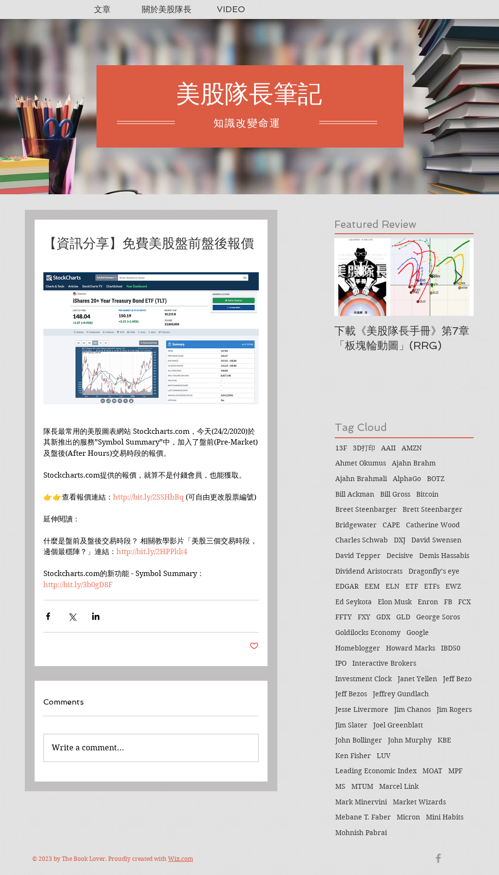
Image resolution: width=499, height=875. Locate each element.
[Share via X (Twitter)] (72, 616)
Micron (408, 817)
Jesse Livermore (361, 709)
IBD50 (451, 648)
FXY (364, 617)
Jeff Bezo (457, 678)
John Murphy (410, 740)
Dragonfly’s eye (434, 571)
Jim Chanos (412, 709)
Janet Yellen (417, 678)
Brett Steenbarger (432, 509)
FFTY (343, 617)
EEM (372, 586)
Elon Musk (395, 601)
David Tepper (358, 555)
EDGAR (347, 586)
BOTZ (435, 478)
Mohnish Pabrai (361, 832)
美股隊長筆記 (249, 93)
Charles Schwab (361, 540)
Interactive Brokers (384, 663)
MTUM (362, 786)
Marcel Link (399, 786)
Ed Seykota (353, 601)
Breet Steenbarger (366, 509)
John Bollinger (358, 740)
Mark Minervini (361, 802)
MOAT (432, 770)
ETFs (432, 586)
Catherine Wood (433, 525)
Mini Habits (444, 817)
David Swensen (436, 540)
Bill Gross (395, 494)
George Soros (438, 617)
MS (340, 786)
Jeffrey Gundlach (401, 693)
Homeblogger (357, 648)
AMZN (412, 448)
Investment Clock (363, 678)
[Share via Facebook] (48, 616)
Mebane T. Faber (363, 817)
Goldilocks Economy (368, 632)
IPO (340, 663)
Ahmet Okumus (360, 463)
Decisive (399, 555)
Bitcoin (427, 494)
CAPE (391, 525)
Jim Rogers (454, 709)
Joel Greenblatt (398, 725)
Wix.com (180, 858)
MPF (455, 770)
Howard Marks (410, 648)
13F (341, 448)
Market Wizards (419, 802)
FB (448, 601)
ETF (411, 586)
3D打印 (364, 448)
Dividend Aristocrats (369, 571)
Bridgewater (356, 525)
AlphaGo (407, 478)
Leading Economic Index (376, 770)
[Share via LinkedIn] (95, 616)
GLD (403, 617)
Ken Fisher (353, 755)
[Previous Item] (349, 277)
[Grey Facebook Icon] (438, 858)
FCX (464, 601)
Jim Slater (351, 725)
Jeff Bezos (351, 693)
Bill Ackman (354, 494)
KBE (444, 740)
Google (417, 632)
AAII (388, 448)
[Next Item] (458, 277)
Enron (428, 601)
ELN (392, 586)
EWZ (453, 586)
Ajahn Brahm (414, 463)
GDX (383, 617)
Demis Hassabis (444, 555)
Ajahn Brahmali (361, 478)
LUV (383, 755)
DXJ (399, 540)
